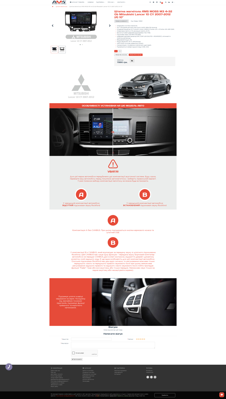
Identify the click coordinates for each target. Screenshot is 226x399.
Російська (149, 370)
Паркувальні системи (89, 374)
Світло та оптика (88, 370)
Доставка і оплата (56, 374)
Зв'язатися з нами (56, 384)
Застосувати (77, 359)
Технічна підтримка (120, 370)
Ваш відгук (64, 343)
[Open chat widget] (221, 394)
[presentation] (52, 25)
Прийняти (165, 395)
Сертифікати (118, 372)
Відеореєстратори (88, 376)
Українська (149, 372)
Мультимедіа (87, 377)
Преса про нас (55, 370)
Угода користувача (57, 377)
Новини (90, 2)
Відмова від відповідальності (60, 379)
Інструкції (117, 374)
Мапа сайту (54, 386)
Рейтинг (130, 339)
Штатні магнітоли (88, 379)
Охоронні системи (88, 372)
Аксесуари (86, 381)
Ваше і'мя (65, 339)
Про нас (111, 2)
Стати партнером (56, 376)
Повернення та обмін (57, 383)
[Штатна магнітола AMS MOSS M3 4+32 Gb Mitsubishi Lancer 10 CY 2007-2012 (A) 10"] (81, 25)
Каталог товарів (77, 2)
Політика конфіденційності (59, 381)
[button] (161, 2)
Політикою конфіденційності (65, 396)
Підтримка (100, 2)
